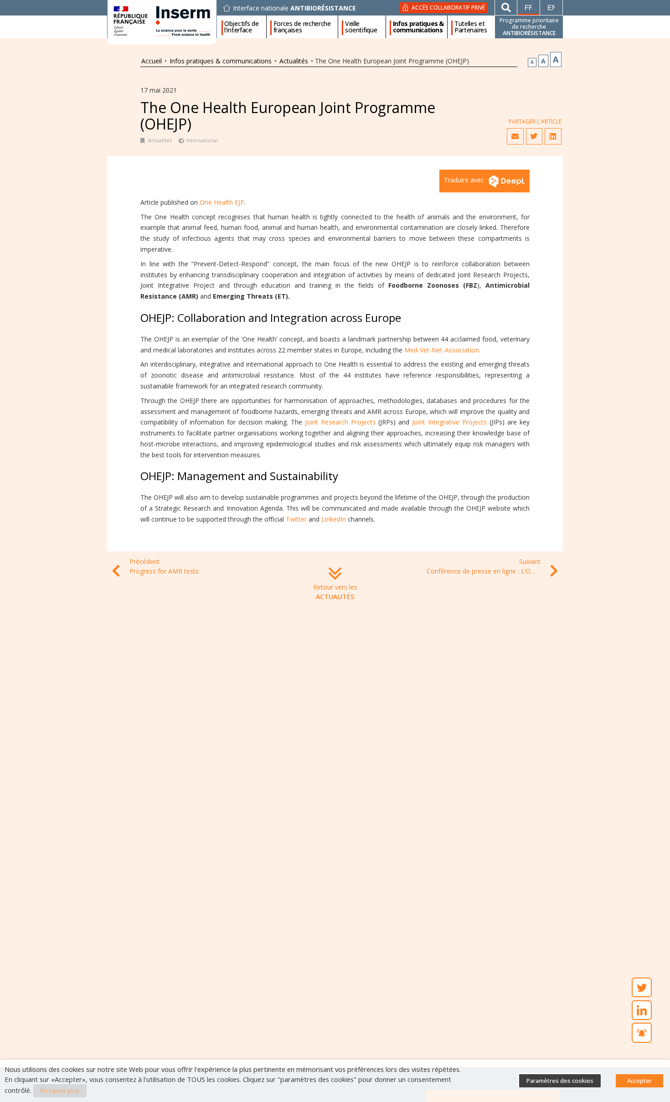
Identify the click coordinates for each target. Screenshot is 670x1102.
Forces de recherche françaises (302, 27)
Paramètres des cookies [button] (559, 1080)
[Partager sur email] (515, 136)
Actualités (293, 61)
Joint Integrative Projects (449, 422)
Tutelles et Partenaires (470, 27)
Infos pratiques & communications (418, 27)
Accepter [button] (639, 1080)
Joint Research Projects (340, 422)
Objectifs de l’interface (241, 27)
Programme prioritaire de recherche (529, 26)
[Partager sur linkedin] (553, 136)
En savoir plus (60, 1090)
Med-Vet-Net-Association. (442, 350)
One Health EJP (222, 202)
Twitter (296, 519)
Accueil (151, 61)
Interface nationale (294, 8)
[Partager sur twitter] (534, 136)
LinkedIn (333, 519)
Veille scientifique (361, 27)
